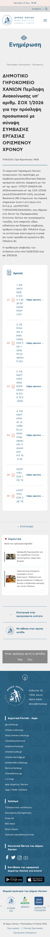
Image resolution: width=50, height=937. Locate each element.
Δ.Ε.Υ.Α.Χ (25, 908)
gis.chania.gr (11, 724)
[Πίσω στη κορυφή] (25, 677)
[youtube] (26, 858)
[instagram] (20, 858)
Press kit (9, 818)
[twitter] (13, 858)
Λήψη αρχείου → (35, 300)
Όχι (30, 659)
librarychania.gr (13, 768)
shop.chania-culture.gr (17, 735)
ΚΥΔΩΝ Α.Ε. (39, 909)
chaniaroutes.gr (13, 752)
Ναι (20, 659)
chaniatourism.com (15, 741)
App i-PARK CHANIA (16, 790)
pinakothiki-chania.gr (16, 763)
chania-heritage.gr (15, 757)
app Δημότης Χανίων (16, 784)
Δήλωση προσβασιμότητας (19, 835)
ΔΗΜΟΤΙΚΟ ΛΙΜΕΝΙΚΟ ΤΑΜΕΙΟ (12, 910)
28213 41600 (35, 699)
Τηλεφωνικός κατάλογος (18, 807)
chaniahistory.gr (13, 773)
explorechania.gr (14, 746)
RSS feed (10, 824)
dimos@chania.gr (38, 704)
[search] (46, 9)
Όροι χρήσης (13, 928)
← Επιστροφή (25, 526)
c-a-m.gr (9, 779)
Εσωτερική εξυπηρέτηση (18, 813)
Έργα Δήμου (11, 829)
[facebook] (7, 858)
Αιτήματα (36, 9)
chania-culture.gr (14, 730)
